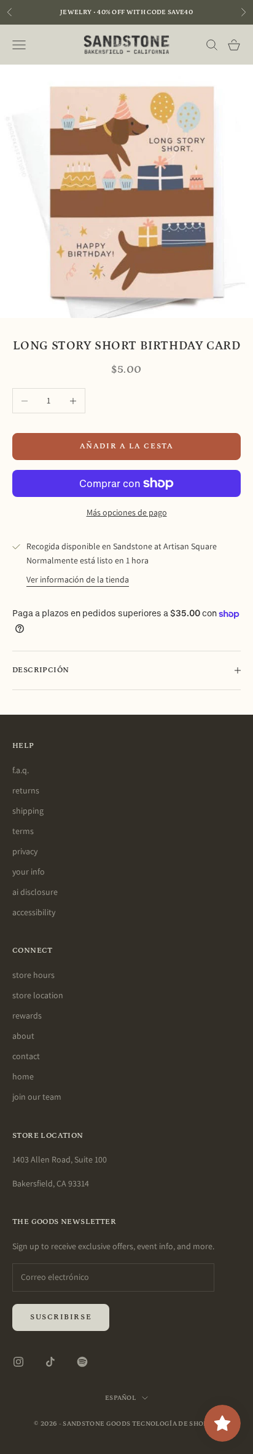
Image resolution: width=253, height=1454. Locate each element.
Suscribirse (60, 1317)
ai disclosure (35, 891)
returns (25, 790)
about (23, 1035)
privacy (24, 851)
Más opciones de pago (127, 512)
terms (23, 830)
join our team (36, 1096)
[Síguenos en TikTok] (50, 1362)
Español (120, 1398)
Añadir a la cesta (127, 446)
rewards (27, 1015)
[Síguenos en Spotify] (82, 1362)
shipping (28, 810)
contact (26, 1056)
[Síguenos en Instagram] (18, 1362)
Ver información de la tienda (77, 579)
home (23, 1076)
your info (28, 871)
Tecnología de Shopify (175, 1424)
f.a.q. (20, 770)
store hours (33, 974)
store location (37, 995)
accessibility (33, 912)
